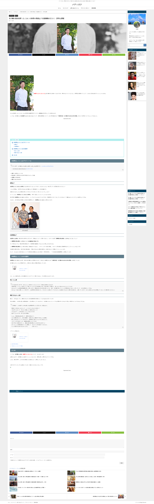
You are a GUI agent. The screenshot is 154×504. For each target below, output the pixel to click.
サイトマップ (65, 8)
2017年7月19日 (29, 168)
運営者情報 (94, 8)
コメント (12, 438)
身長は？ (16, 144)
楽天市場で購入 (15, 343)
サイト (11, 457)
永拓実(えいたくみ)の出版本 (19, 148)
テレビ (16, 15)
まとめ (14, 155)
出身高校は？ (16, 146)
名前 (11, 449)
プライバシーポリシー (85, 8)
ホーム (59, 8)
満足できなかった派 (18, 152)
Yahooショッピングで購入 (17, 345)
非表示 (17, 139)
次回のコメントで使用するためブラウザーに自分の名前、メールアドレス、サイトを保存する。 (31, 460)
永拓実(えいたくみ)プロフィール (21, 142)
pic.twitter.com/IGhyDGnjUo (47, 166)
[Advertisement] (67, 66)
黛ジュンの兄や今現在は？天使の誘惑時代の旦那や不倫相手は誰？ (141, 94)
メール (12, 454)
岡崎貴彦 (144, 202)
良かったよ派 (16, 150)
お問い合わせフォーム (74, 8)
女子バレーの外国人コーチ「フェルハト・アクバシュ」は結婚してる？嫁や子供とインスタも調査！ (141, 75)
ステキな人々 (11, 15)
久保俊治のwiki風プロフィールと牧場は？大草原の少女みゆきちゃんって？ (141, 63)
